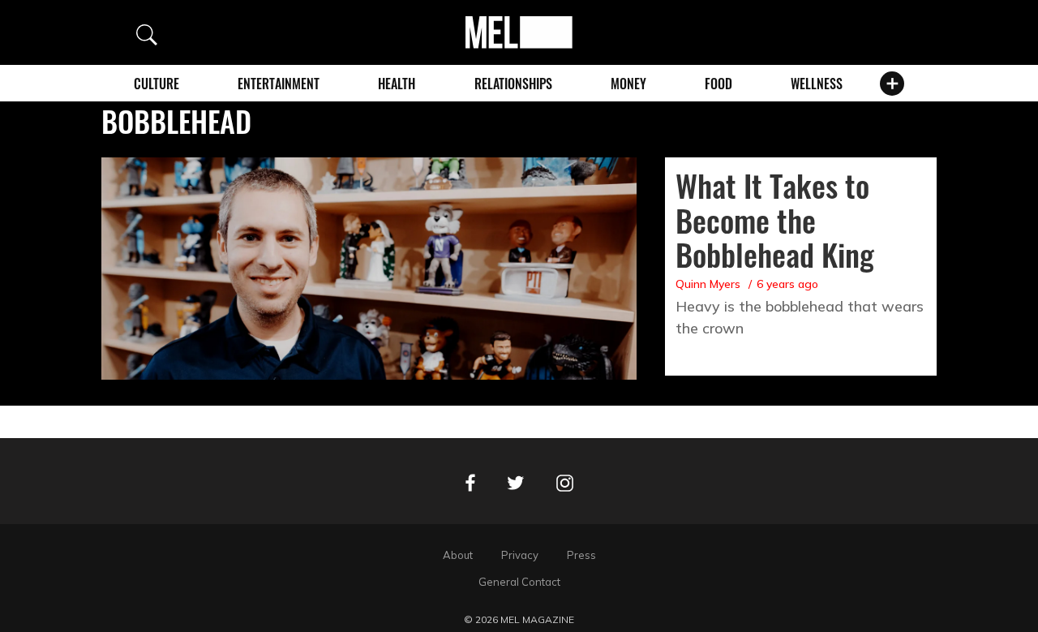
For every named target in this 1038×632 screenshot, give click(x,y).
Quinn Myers (708, 284)
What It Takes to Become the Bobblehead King (775, 219)
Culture (156, 83)
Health (396, 83)
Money (628, 83)
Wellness (817, 83)
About (458, 554)
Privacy (519, 554)
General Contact (519, 581)
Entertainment (279, 83)
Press (581, 554)
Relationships (513, 83)
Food (718, 83)
